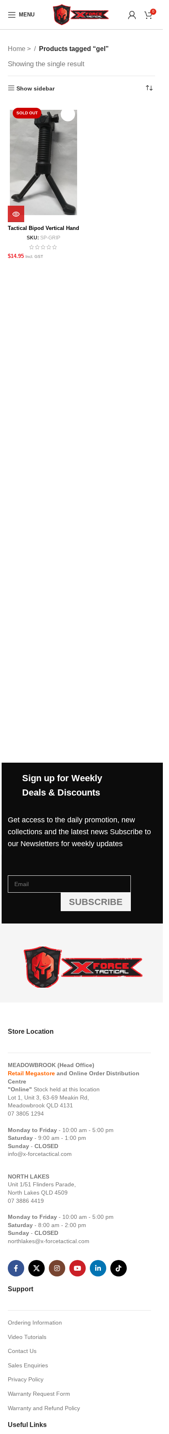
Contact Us (22, 1351)
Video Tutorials (27, 1337)
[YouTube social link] (77, 1268)
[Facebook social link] (16, 1268)
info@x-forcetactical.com (40, 1154)
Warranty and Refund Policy (44, 1408)
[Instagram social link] (57, 1268)
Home (17, 48)
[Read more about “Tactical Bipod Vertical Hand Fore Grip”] (16, 214)
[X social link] (36, 1268)
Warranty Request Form (39, 1393)
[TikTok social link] (118, 1268)
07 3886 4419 (26, 1200)
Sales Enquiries (28, 1365)
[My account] (132, 15)
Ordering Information (35, 1322)
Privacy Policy (25, 1379)
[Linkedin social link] (98, 1268)
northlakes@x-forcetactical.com (48, 1241)
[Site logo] (81, 14)
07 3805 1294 (26, 1113)
